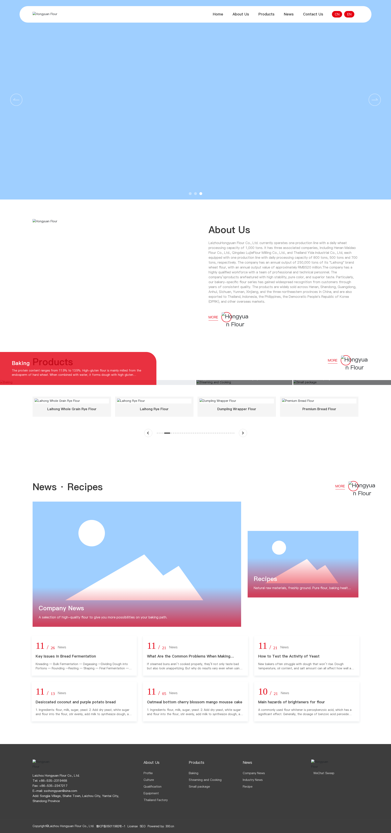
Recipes (265, 578)
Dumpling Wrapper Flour (236, 409)
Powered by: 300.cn (161, 826)
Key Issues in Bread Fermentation (66, 656)
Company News (61, 608)
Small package (318, 367)
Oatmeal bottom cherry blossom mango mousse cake (194, 702)
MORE (213, 317)
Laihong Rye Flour (154, 409)
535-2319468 (57, 780)
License (132, 826)
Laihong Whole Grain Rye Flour (72, 409)
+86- (43, 780)
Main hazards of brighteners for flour (291, 702)
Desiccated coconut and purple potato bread (76, 702)
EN (349, 14)
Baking (21, 363)
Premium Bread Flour (319, 409)
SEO (143, 826)
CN (337, 14)
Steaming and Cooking (231, 367)
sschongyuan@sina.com (60, 791)
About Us (229, 229)
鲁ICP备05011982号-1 (110, 826)
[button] (375, 100)
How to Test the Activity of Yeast (289, 656)
